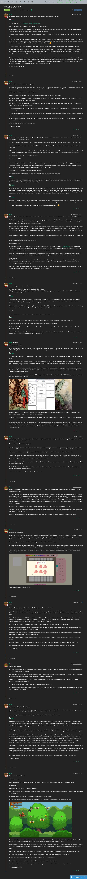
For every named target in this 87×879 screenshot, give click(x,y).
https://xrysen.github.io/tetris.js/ (31, 23)
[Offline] (6, 15)
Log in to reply (78, 10)
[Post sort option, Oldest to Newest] (72, 10)
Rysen (10, 14)
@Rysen (16, 342)
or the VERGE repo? (71, 2)
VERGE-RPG (5, 2)
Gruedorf (7, 9)
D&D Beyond (66, 246)
